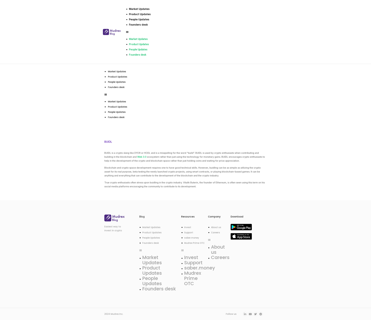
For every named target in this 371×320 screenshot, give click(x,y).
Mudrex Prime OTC (194, 243)
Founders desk (138, 24)
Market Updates (139, 8)
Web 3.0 (142, 156)
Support (188, 232)
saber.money (191, 237)
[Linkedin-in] (245, 314)
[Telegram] (260, 314)
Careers (215, 232)
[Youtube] (250, 314)
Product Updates (140, 14)
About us (216, 227)
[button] (196, 32)
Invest (187, 227)
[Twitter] (255, 314)
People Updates (139, 19)
